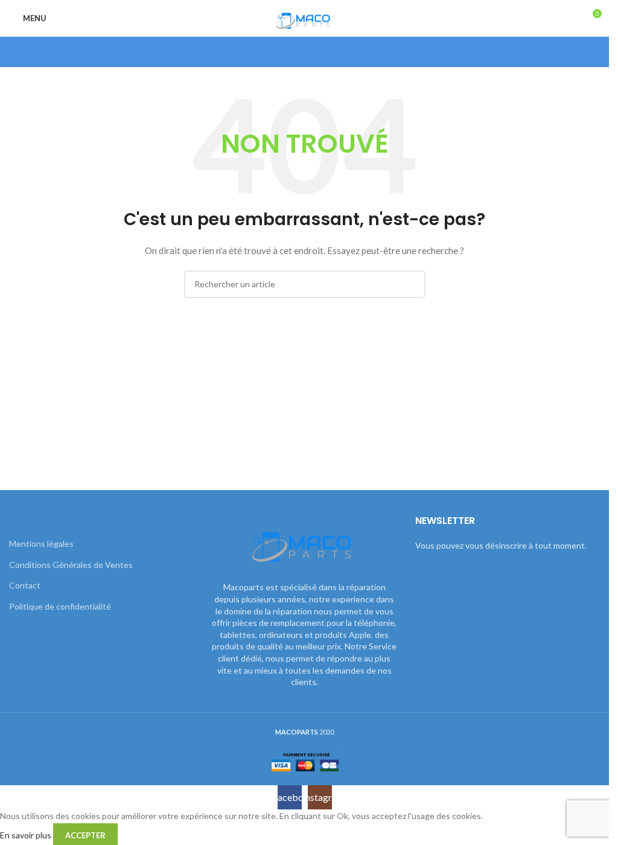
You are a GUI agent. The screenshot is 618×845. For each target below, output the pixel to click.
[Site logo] (304, 17)
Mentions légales (41, 543)
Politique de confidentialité (60, 606)
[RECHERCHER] (411, 284)
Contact (24, 585)
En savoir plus (26, 834)
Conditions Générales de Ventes (71, 565)
